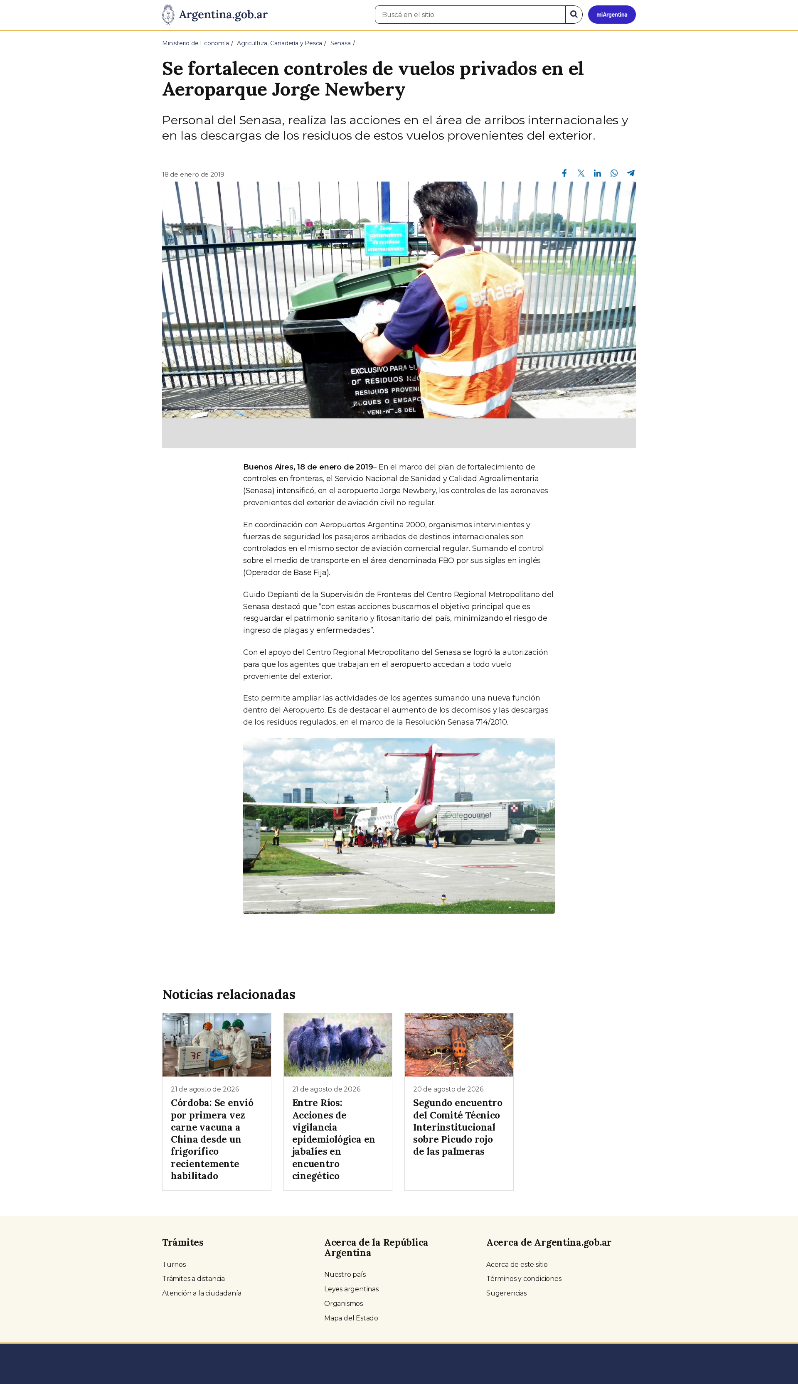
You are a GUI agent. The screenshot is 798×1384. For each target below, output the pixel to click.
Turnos (174, 1264)
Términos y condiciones (524, 1279)
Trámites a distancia (193, 1279)
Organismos (343, 1304)
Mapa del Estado (351, 1318)
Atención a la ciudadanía (201, 1293)
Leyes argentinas (351, 1289)
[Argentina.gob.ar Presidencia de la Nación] (215, 15)
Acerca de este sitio (517, 1264)
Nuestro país (345, 1274)
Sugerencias (506, 1293)
